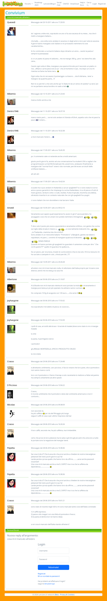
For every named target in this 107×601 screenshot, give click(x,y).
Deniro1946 (12, 111)
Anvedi (10, 207)
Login (94, 4)
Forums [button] (28, 4)
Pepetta (11, 448)
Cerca (89, 2)
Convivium (15, 12)
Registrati (102, 4)
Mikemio (11, 93)
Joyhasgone (12, 300)
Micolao (11, 404)
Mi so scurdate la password (49, 576)
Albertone (12, 279)
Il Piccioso (12, 385)
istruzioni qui (49, 584)
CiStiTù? (66, 4)
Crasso (10, 361)
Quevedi (11, 22)
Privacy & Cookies (67, 594)
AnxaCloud (74, 4)
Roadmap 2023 (38, 3)
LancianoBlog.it (49, 4)
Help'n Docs (82, 3)
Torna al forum (13, 530)
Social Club (59, 3)
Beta (57, 594)
